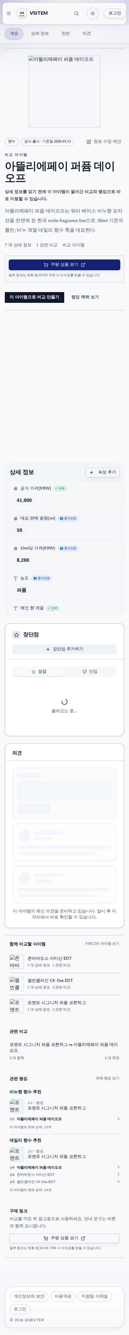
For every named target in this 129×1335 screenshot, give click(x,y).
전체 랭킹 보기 (107, 1078)
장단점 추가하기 (68, 649)
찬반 (66, 33)
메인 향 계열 (32, 608)
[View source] (42, 500)
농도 (24, 578)
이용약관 (63, 1296)
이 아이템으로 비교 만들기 (34, 297)
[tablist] (64, 671)
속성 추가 (107, 472)
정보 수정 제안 (107, 141)
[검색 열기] (76, 13)
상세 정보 (40, 33)
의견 (86, 33)
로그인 (115, 13)
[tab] (39, 672)
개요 (14, 33)
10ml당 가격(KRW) (37, 548)
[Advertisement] (64, 389)
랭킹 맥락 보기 (85, 297)
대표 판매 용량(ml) (37, 518)
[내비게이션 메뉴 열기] (9, 13)
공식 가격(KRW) (35, 488)
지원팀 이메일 (95, 1296)
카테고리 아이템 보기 (102, 944)
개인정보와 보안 (29, 1296)
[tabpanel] (64, 706)
